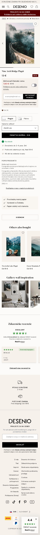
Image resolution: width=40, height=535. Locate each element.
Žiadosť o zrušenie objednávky (28, 488)
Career (16, 471)
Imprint (16, 467)
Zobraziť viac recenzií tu (20, 368)
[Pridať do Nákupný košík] (23, 260)
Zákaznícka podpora (29, 463)
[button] (30, 525)
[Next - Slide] (37, 43)
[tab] (6, 67)
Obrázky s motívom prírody (19, 19)
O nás (16, 460)
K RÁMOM (20, 217)
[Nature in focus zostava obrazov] (15, 294)
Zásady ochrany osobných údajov (25, 102)
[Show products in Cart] (36, 6)
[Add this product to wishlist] (35, 23)
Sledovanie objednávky (30, 467)
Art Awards (15, 492)
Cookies (24, 477)
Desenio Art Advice (28, 460)
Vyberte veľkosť (8, 124)
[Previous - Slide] (2, 43)
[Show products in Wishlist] (31, 6)
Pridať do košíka (20, 135)
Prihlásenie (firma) (12, 495)
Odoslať (20, 445)
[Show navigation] (3, 6)
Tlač (17, 463)
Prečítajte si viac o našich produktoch (20, 188)
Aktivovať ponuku (30, 96)
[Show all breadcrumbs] (4, 19)
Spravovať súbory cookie (27, 494)
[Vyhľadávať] (8, 6)
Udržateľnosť (14, 475)
